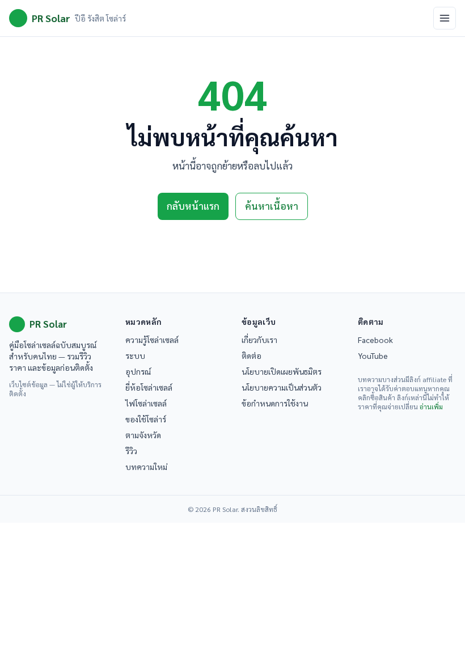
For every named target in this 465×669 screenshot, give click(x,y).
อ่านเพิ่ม (431, 406)
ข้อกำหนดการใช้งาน (275, 403)
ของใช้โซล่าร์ (145, 419)
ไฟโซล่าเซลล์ (146, 403)
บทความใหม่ (146, 466)
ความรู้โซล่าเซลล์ (152, 339)
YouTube (373, 355)
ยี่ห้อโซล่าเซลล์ (148, 387)
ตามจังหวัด (143, 435)
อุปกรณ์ (138, 371)
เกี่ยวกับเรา (259, 339)
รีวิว (131, 451)
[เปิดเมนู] (444, 18)
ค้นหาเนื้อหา (271, 206)
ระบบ (135, 355)
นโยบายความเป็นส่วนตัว (282, 387)
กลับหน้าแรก (193, 206)
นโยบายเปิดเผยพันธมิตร (282, 371)
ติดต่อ (251, 355)
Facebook (375, 339)
